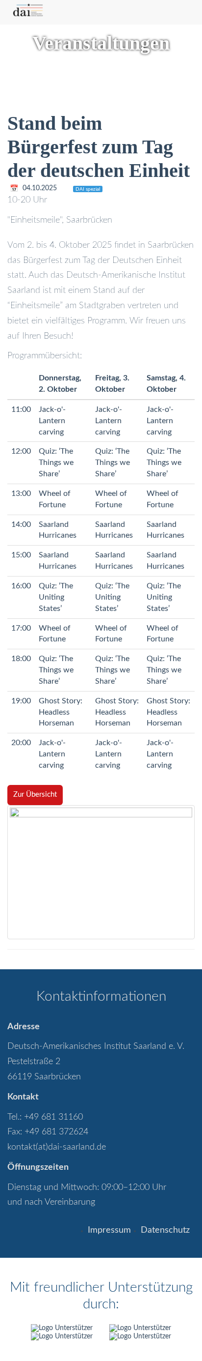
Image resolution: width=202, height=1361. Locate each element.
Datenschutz (165, 1230)
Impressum (109, 1230)
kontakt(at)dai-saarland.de (56, 1147)
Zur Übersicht (35, 794)
